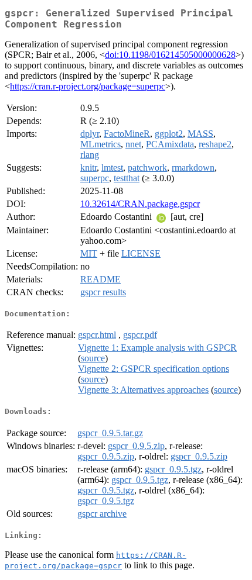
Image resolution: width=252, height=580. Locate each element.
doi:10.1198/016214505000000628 (170, 55)
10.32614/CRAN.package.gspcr (140, 204)
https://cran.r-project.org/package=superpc (87, 86)
